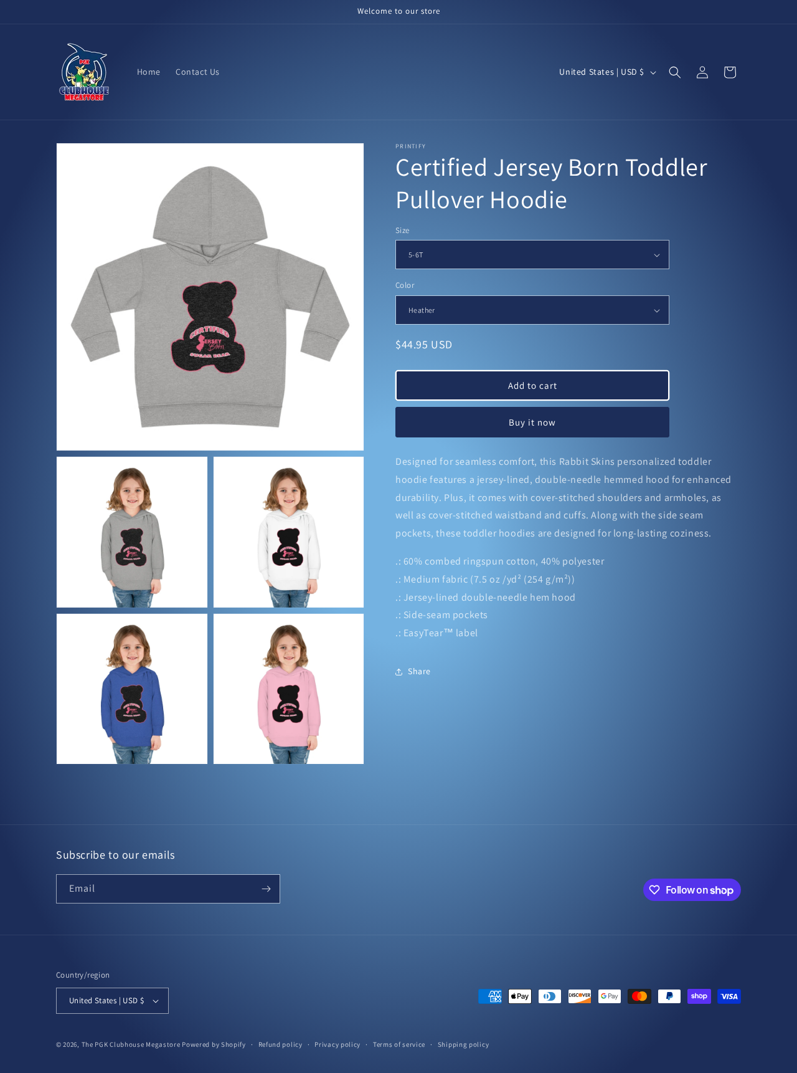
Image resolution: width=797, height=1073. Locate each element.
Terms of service (399, 1044)
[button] (675, 72)
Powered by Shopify (214, 1044)
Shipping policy (463, 1044)
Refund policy (280, 1044)
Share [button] (419, 671)
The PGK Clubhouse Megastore (131, 1044)
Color (404, 285)
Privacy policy (337, 1044)
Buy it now (532, 422)
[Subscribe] (266, 889)
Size (402, 230)
